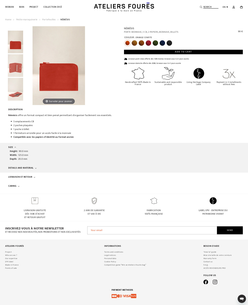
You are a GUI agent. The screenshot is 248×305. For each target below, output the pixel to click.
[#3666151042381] (15, 41)
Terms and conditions (113, 252)
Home (8, 20)
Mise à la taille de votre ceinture (217, 255)
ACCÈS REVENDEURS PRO (214, 268)
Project (8, 252)
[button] (209, 7)
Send (230, 230)
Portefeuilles (49, 20)
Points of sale (11, 268)
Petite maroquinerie (27, 20)
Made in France (12, 265)
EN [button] (224, 7)
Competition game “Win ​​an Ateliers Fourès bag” (125, 265)
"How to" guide (209, 252)
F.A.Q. (205, 265)
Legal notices (110, 255)
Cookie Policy (110, 262)
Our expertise (11, 258)
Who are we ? (11, 255)
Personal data (110, 258)
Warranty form (209, 258)
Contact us (208, 262)
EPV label (9, 262)
